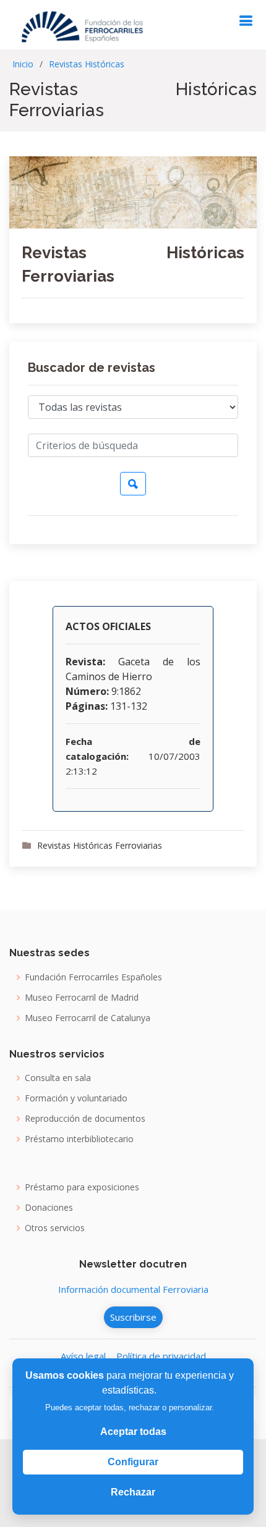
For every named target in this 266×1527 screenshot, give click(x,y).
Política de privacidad (161, 1356)
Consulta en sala (58, 1078)
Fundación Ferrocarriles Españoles (93, 977)
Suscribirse (133, 1317)
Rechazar (133, 1492)
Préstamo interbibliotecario (79, 1139)
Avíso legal (83, 1356)
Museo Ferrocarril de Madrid (82, 997)
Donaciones (49, 1207)
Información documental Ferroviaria (133, 1289)
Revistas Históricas (86, 64)
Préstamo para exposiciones (82, 1187)
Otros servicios (55, 1228)
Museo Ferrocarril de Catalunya (87, 1018)
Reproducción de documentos (85, 1118)
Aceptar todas (133, 1431)
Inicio (22, 64)
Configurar (133, 1462)
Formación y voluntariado (76, 1098)
